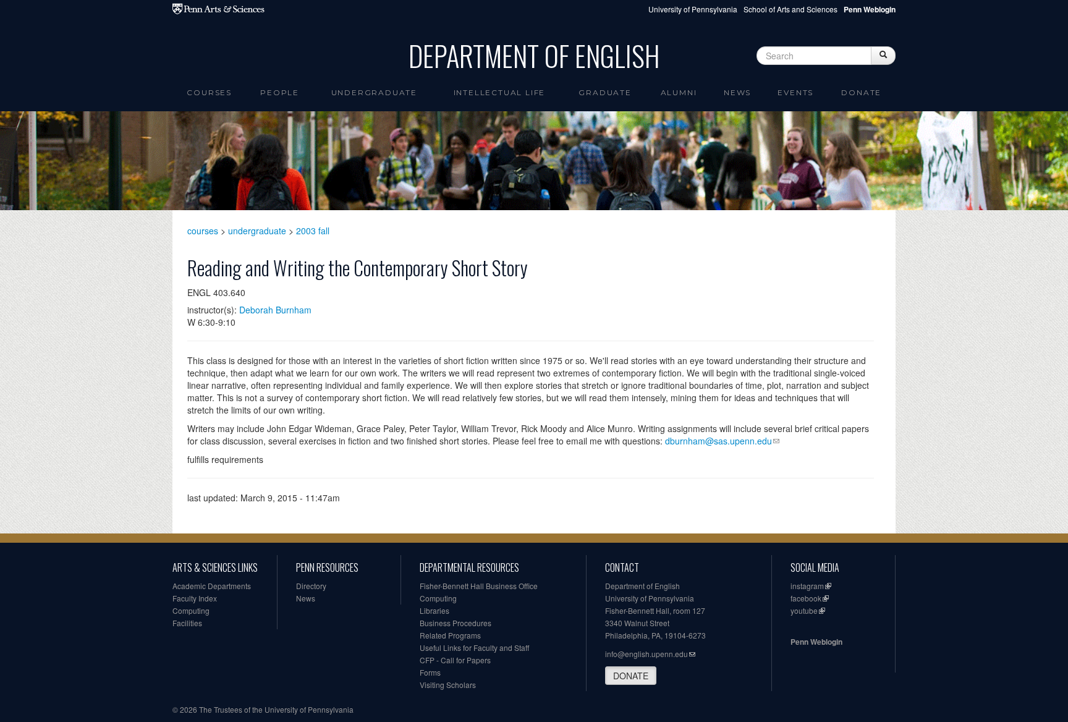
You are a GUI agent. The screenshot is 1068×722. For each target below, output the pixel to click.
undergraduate (257, 230)
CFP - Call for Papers (455, 660)
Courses (209, 92)
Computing (191, 610)
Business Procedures (455, 623)
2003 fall (312, 230)
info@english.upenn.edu (646, 653)
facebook (805, 598)
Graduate (604, 92)
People (279, 92)
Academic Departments (211, 585)
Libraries (434, 610)
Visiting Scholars (448, 684)
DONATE (630, 675)
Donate (861, 92)
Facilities (187, 623)
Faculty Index (194, 598)
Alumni (679, 92)
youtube (804, 610)
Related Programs (450, 635)
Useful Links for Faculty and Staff (474, 647)
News (737, 92)
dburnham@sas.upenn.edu (718, 441)
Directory (311, 585)
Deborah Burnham (275, 310)
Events (795, 92)
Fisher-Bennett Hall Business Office (479, 585)
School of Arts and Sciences (790, 9)
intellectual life (500, 92)
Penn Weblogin (816, 641)
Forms (430, 672)
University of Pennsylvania (692, 9)
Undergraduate (374, 92)
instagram (807, 585)
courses (202, 230)
